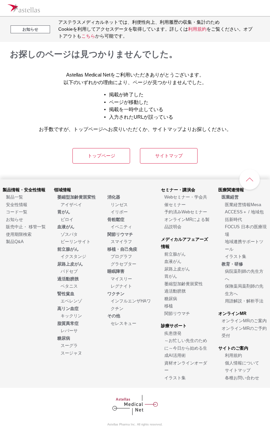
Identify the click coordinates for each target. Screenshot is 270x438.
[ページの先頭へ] (249, 179)
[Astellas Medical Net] (23, 8)
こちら (88, 36)
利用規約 (197, 29)
